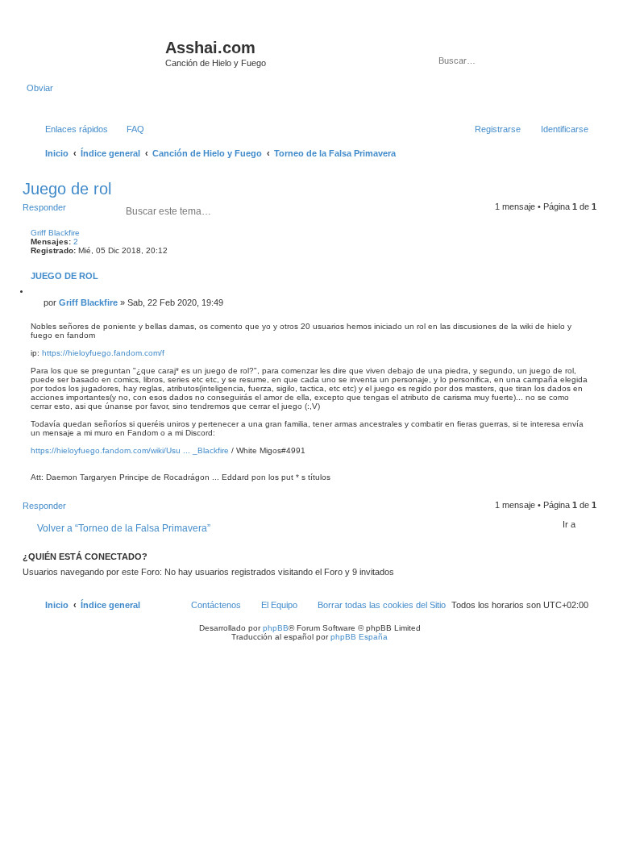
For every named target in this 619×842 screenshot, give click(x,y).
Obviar (40, 88)
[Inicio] (96, 52)
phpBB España (359, 636)
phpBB (276, 627)
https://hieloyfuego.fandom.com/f (103, 352)
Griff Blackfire (55, 232)
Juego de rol (67, 189)
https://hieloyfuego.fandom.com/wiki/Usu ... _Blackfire (130, 450)
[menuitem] (128, 129)
